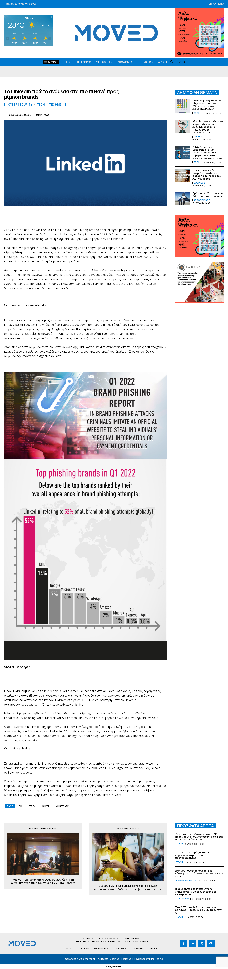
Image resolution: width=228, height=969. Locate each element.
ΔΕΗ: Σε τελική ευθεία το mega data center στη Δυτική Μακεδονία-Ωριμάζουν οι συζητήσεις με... (207, 126)
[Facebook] (176, 62)
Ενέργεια (199, 137)
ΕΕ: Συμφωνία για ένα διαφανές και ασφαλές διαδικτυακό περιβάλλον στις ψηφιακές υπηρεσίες (128, 887)
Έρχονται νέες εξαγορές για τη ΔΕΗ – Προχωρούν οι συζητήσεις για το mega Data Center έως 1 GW (199, 836)
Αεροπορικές (202, 200)
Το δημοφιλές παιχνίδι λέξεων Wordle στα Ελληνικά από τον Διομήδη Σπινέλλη (206, 105)
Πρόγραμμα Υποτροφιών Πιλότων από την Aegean (207, 194)
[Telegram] (140, 114)
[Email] (132, 114)
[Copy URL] (155, 114)
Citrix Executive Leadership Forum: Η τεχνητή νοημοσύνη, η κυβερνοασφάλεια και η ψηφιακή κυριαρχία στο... (208, 152)
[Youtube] (210, 943)
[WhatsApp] (117, 114)
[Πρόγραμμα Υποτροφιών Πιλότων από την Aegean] (182, 198)
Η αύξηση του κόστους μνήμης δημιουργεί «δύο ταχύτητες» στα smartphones (196, 891)
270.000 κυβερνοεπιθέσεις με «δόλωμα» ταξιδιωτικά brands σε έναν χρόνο (199, 873)
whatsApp (62, 806)
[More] (163, 114)
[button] (172, 62)
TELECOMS (182, 899)
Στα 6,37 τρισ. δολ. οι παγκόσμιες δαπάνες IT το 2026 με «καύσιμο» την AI (198, 909)
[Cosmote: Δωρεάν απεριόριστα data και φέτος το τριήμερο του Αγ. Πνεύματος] (182, 175)
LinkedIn (45, 806)
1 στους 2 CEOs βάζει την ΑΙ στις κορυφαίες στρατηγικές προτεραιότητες (195, 855)
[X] (184, 62)
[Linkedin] (180, 62)
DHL (21, 806)
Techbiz (55, 104)
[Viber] (148, 114)
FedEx (32, 806)
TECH (41, 104)
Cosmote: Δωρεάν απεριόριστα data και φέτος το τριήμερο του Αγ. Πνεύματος (206, 174)
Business (199, 183)
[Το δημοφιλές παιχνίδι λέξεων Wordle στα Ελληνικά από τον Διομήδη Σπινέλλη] (182, 105)
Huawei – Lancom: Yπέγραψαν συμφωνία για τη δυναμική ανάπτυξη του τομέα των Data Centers (43, 881)
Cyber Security (20, 104)
